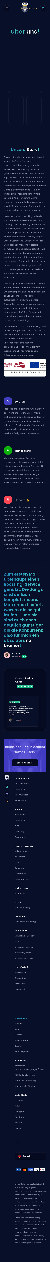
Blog (17, 1029)
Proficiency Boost (23, 952)
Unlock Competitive (24, 947)
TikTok (17, 1106)
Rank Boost (20, 814)
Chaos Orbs (20, 978)
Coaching (19, 831)
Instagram (19, 1111)
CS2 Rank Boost (22, 783)
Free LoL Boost (21, 879)
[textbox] (30, 1156)
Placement (20, 789)
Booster (18, 1046)
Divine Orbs (20, 983)
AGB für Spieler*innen (25, 1075)
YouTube (19, 1100)
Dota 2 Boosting (22, 907)
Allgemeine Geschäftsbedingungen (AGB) (29, 1067)
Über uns (19, 1023)
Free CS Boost (21, 794)
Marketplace (21, 972)
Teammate (20, 837)
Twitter (18, 1128)
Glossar (18, 1034)
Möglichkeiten (21, 1040)
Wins (17, 825)
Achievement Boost (24, 958)
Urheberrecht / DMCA (25, 1086)
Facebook (19, 1117)
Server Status (21, 800)
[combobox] (30, 1156)
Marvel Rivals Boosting (25, 935)
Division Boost (21, 851)
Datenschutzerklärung (25, 1080)
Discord (18, 1122)
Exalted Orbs (21, 989)
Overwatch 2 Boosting (25, 921)
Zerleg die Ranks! (25, 763)
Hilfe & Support (22, 1051)
